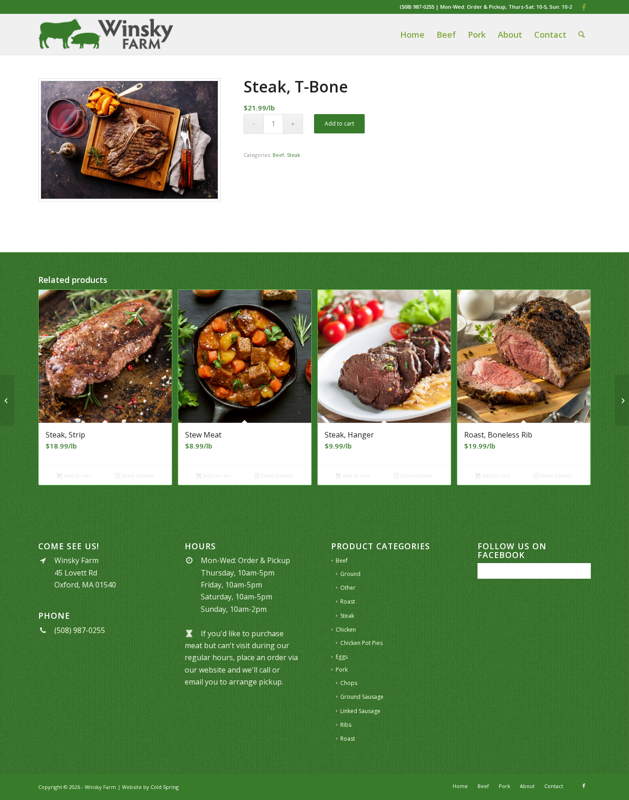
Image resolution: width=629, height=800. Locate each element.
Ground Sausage (362, 697)
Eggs (342, 657)
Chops (348, 683)
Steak (293, 154)
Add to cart (339, 123)
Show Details (137, 475)
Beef (278, 154)
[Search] (581, 34)
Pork (342, 669)
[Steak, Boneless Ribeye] (7, 400)
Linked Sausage (360, 711)
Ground (350, 574)
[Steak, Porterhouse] (622, 400)
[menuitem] (412, 34)
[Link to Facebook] (584, 7)
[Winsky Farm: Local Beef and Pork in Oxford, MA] (105, 34)
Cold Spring (165, 786)
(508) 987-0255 (417, 6)
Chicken (346, 629)
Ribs (345, 725)
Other (347, 588)
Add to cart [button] (76, 475)
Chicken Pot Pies (361, 643)
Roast (347, 601)
